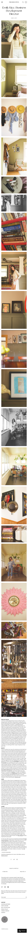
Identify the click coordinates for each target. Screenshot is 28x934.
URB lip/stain (14, 773)
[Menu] (2, 2)
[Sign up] (26, 897)
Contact (3, 912)
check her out (17, 777)
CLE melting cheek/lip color (6, 769)
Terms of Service (5, 910)
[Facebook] (2, 886)
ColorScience (16, 760)
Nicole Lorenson (4, 855)
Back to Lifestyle (14, 868)
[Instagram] (5, 886)
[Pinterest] (8, 886)
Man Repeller (20, 835)
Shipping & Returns (5, 904)
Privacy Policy (4, 909)
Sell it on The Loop (5, 907)
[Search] (23, 2)
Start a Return (4, 905)
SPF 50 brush (4, 761)
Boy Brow (13, 772)
